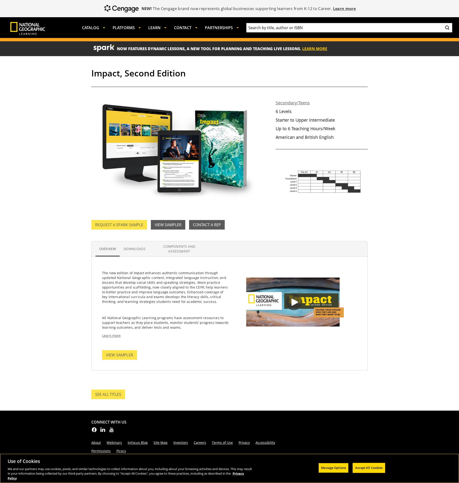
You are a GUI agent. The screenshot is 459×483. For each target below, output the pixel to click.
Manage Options (333, 468)
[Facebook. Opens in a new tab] (94, 431)
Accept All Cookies (368, 468)
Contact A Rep (207, 224)
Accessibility (265, 442)
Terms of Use (222, 442)
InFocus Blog (138, 442)
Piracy (121, 451)
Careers (200, 442)
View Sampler (168, 224)
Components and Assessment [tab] (179, 248)
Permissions (101, 451)
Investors (180, 442)
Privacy (244, 442)
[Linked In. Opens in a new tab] (103, 431)
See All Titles (110, 395)
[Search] (447, 27)
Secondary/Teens (293, 103)
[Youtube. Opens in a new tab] (111, 431)
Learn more (344, 8)
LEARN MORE (314, 48)
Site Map (160, 442)
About (96, 442)
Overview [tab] (107, 249)
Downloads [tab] (134, 249)
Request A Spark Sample (119, 224)
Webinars (114, 442)
